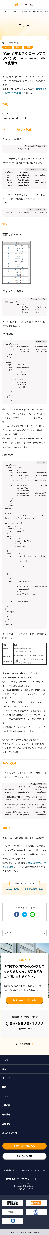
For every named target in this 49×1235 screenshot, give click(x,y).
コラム (5, 1096)
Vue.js (7, 47)
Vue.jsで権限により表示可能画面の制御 (24, 889)
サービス (6, 1078)
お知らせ (6, 1123)
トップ (5, 1060)
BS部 (28, 47)
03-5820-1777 (27, 1025)
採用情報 (6, 1114)
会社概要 (6, 1105)
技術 (18, 47)
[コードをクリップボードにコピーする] (43, 150)
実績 (4, 1087)
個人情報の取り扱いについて (34, 1170)
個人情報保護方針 (11, 1170)
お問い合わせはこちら (24, 1000)
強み (4, 1069)
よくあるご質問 (23, 1044)
